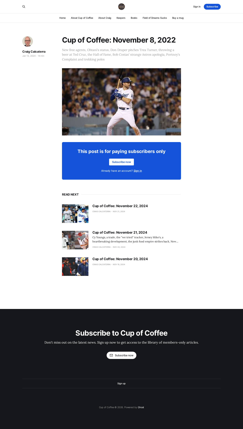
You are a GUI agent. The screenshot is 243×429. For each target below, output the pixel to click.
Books (134, 17)
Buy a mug (178, 17)
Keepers (121, 17)
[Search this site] (23, 6)
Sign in (197, 6)
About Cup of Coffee (82, 17)
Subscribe (212, 6)
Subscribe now (121, 162)
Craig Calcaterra (33, 51)
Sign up (121, 383)
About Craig (104, 17)
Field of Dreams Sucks (155, 17)
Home (62, 17)
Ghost (141, 407)
